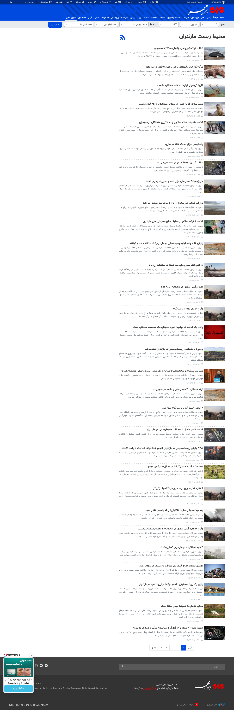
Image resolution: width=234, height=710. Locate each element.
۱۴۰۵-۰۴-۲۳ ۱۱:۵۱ (193, 578)
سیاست (124, 17)
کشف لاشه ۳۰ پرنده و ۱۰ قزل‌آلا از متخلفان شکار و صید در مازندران (168, 628)
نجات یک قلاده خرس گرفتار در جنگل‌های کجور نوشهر (174, 467)
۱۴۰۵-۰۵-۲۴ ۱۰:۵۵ (193, 137)
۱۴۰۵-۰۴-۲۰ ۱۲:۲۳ (193, 640)
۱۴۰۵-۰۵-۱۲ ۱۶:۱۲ (193, 320)
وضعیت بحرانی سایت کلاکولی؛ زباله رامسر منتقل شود (174, 510)
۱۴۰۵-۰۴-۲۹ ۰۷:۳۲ (193, 522)
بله (116, 2)
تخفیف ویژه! (18, 688)
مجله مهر (82, 17)
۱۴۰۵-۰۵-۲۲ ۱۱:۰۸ (193, 196)
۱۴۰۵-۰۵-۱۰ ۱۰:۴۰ (193, 364)
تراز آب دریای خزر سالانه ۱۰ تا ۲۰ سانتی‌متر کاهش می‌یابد (173, 203)
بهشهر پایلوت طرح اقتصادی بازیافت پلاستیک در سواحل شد (171, 566)
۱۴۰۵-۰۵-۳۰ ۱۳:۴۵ (193, 79)
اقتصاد (146, 17)
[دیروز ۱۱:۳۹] (214, 53)
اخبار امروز (55, 24)
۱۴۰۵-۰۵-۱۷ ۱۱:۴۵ (193, 258)
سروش (140, 2)
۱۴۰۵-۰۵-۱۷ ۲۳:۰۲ (193, 237)
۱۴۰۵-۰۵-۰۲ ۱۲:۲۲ (193, 482)
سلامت (162, 17)
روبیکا (78, 2)
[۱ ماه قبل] (214, 413)
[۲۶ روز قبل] (214, 292)
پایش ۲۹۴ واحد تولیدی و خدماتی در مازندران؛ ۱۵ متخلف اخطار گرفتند (166, 244)
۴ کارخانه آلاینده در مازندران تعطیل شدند (181, 548)
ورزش (132, 17)
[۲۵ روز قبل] (214, 270)
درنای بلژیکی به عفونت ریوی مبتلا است (182, 606)
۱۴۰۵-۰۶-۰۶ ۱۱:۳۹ (193, 60)
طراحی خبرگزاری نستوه (210, 704)
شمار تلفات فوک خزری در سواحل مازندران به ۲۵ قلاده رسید (171, 104)
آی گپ (127, 2)
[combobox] (209, 24)
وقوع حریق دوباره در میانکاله (188, 309)
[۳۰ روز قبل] (214, 376)
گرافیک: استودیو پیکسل (186, 704)
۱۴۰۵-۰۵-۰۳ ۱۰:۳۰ (193, 441)
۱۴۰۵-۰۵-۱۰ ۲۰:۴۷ (193, 342)
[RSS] (122, 38)
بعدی (154, 647)
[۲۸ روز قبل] (214, 332)
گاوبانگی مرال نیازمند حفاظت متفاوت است (180, 86)
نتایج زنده (59, 2)
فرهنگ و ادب (212, 17)
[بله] (41, 666)
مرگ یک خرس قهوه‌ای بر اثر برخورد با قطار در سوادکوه (174, 67)
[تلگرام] (46, 666)
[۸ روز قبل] (214, 72)
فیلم (90, 17)
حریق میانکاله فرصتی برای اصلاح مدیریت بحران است (174, 181)
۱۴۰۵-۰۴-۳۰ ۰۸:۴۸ (193, 504)
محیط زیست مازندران (202, 36)
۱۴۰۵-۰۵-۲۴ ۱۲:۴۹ (193, 116)
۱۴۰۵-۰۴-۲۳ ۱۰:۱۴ (193, 599)
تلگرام (152, 2)
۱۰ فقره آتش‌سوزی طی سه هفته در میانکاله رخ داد (176, 265)
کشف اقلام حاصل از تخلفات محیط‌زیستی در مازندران (175, 430)
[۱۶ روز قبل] (214, 149)
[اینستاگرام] (36, 666)
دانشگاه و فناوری (174, 17)
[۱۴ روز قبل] (214, 109)
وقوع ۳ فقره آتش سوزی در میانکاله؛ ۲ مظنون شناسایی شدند (170, 529)
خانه (222, 17)
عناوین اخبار (71, 17)
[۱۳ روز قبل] (214, 90)
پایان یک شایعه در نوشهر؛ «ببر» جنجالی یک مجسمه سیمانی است (168, 327)
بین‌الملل (115, 17)
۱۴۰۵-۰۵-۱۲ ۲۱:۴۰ (193, 302)
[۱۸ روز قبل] (214, 208)
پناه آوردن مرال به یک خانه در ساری (184, 144)
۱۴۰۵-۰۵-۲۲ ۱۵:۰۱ (193, 156)
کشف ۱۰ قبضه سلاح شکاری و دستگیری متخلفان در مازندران (171, 123)
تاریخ (223, 24)
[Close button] (31, 655)
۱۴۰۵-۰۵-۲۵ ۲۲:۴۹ (193, 97)
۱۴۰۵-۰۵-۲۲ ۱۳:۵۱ (193, 175)
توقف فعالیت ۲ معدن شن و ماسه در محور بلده (178, 390)
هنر (202, 17)
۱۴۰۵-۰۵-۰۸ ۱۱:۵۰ (193, 401)
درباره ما (37, 683)
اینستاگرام (104, 2)
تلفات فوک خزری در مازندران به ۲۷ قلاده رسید (178, 49)
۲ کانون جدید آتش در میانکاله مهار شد (182, 408)
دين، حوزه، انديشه (191, 17)
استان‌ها (105, 17)
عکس (97, 17)
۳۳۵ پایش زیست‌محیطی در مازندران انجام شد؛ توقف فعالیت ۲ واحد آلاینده (162, 448)
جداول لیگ (44, 2)
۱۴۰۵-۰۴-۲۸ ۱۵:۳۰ (193, 541)
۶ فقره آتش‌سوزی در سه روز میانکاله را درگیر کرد (177, 489)
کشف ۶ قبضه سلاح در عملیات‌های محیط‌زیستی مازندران (173, 222)
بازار (139, 17)
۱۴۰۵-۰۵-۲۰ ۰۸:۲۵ (193, 215)
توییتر (90, 2)
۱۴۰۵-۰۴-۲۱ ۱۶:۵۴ (193, 621)
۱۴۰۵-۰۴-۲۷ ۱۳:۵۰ (193, 559)
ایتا (67, 2)
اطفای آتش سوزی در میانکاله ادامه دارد (182, 287)
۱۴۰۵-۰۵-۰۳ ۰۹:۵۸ (193, 460)
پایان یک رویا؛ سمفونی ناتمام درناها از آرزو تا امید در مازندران (171, 585)
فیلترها (153, 24)
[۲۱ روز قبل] (214, 227)
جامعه (154, 17)
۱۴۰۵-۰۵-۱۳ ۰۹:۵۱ (193, 280)
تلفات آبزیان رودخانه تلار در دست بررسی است (178, 163)
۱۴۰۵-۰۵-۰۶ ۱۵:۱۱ (193, 423)
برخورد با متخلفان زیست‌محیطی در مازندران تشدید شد (174, 349)
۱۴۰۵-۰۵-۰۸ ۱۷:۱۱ (193, 383)
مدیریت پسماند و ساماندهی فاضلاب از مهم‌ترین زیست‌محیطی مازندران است (162, 371)
